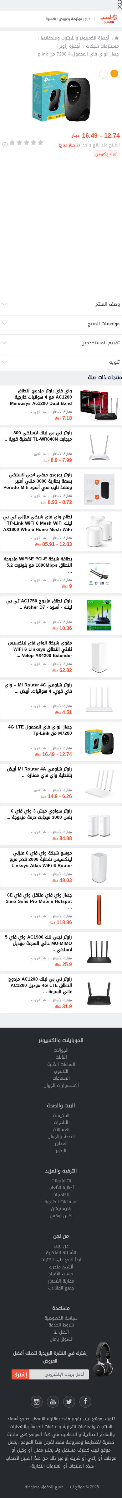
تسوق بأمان (61, 1339)
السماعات (61, 1078)
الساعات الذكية (61, 1064)
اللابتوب (61, 1071)
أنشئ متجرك (61, 1267)
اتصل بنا (61, 1332)
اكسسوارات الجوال (61, 1085)
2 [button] (103, 74)
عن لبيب (61, 1246)
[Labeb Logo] (109, 19)
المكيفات (61, 1115)
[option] (61, 97)
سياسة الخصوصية (61, 1318)
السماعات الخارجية (61, 1202)
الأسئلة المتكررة (61, 1253)
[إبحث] (120, 4)
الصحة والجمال (61, 1136)
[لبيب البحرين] (117, 38)
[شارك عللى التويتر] (69, 1401)
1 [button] (114, 73)
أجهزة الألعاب (61, 1187)
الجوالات (61, 1050)
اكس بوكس (61, 1216)
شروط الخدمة (61, 1325)
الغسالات (61, 1129)
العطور (61, 1143)
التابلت (61, 1057)
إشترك (20, 1374)
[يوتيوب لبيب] (52, 1401)
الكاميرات (61, 1195)
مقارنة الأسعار (61, 1281)
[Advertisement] (61, 227)
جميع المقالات (61, 1288)
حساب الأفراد (61, 1274)
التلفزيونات (61, 1181)
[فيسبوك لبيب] (85, 1401)
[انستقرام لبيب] (36, 1401)
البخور (61, 1150)
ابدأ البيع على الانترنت (61, 1260)
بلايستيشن (61, 1208)
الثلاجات (61, 1122)
